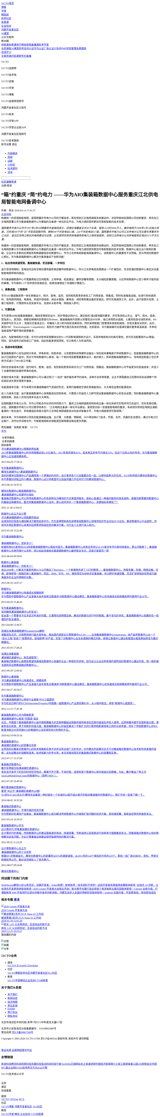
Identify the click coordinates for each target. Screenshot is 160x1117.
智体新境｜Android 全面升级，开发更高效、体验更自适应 (124, 892)
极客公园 (133, 1064)
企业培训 (6, 26)
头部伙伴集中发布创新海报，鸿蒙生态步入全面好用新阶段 (59, 892)
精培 (22, 980)
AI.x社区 (52, 973)
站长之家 (83, 1064)
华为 (3, 431)
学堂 (3, 11)
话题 (10, 161)
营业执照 (6, 1050)
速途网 (92, 1064)
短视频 (27, 44)
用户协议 (13, 1012)
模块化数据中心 (10, 491)
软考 (21, 48)
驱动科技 (46, 1064)
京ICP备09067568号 (22, 1032)
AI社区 (11, 164)
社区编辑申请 (8, 181)
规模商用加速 (20, 449)
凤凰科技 (36, 1064)
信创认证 (29, 48)
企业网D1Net (15, 1067)
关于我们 (13, 994)
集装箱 (15, 562)
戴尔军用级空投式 (20, 768)
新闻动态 (13, 998)
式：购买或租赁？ (20, 657)
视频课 (5, 44)
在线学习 (6, 52)
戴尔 (3, 787)
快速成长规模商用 (22, 592)
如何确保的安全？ (20, 612)
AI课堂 (5, 33)
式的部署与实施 (18, 745)
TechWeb (66, 1064)
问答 (13, 56)
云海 (8, 653)
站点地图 (13, 1002)
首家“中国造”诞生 (19, 718)
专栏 (23, 56)
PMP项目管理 (68, 48)
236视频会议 (145, 1064)
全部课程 (6, 48)
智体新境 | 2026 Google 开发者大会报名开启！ (46, 888)
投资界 (26, 1067)
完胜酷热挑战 (20, 517)
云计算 (22, 513)
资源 (8, 56)
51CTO (11, 965)
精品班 (5, 14)
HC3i (26, 965)
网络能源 (29, 715)
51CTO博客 (14, 973)
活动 (10, 172)
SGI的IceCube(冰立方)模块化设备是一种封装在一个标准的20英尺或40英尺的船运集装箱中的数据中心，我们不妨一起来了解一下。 (73, 794)
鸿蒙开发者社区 (10, 29)
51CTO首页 (7, 3)
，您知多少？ (17, 543)
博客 (3, 7)
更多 (17, 899)
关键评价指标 (17, 494)
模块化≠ (19, 471)
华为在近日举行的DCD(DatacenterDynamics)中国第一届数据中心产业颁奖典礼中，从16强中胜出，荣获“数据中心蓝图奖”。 (68, 703)
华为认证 (39, 48)
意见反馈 (13, 1005)
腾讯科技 (16, 1064)
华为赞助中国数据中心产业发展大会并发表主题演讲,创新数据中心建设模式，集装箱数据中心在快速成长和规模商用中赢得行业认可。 (75, 596)
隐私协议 (13, 1016)
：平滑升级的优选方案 (22, 810)
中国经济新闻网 (104, 1064)
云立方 (15, 513)
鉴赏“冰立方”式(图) (20, 791)
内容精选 (13, 153)
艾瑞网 (74, 1064)
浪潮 (3, 653)
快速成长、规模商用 (23, 680)
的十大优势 (16, 852)
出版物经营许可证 (22, 1050)
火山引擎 (42, 1067)
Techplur (33, 965)
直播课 (35, 44)
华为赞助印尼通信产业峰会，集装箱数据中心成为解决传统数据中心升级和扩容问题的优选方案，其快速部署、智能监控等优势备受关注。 (77, 814)
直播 (28, 56)
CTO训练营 (41, 980)
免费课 (5, 22)
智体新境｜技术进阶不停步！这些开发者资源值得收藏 (95, 885)
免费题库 (81, 48)
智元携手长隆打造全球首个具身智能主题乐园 (97, 888)
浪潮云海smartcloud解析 (23, 631)
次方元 (33, 1067)
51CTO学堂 (14, 980)
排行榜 (20, 44)
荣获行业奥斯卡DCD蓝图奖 (27, 699)
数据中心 (6, 513)
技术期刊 (13, 168)
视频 (10, 157)
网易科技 (26, 1064)
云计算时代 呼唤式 (20, 829)
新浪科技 (6, 1064)
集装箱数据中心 (15, 468)
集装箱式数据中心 (11, 764)
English (11, 1008)
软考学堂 (44, 44)
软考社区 (6, 18)
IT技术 (57, 48)
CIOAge (19, 965)
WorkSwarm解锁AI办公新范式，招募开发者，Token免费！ (33, 885)
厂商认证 (49, 48)
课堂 (18, 56)
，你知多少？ (17, 566)
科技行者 (56, 1064)
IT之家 (116, 1064)
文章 (3, 56)
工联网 (124, 1064)
